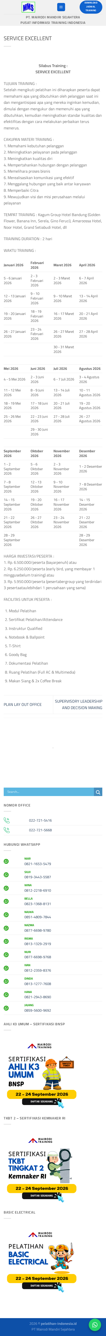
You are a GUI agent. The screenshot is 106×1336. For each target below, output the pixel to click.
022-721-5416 (40, 820)
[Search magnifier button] (98, 792)
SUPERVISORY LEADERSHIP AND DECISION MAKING (78, 704)
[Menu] (61, 7)
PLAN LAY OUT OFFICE (23, 704)
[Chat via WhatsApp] (95, 1325)
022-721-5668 (40, 830)
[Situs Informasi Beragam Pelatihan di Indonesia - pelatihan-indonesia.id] (28, 7)
